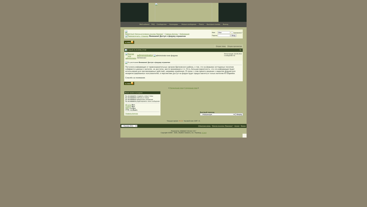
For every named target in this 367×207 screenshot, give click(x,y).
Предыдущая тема (176, 88)
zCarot (204, 133)
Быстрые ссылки (213, 24)
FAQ (153, 24)
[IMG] (127, 108)
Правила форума (131, 113)
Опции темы (221, 46)
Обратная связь (204, 126)
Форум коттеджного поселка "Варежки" (149, 34)
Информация (184, 34)
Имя (213, 32)
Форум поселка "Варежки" (222, 126)
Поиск (201, 24)
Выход (225, 24)
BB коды (128, 105)
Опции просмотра (235, 46)
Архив (236, 126)
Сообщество (162, 24)
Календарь (173, 24)
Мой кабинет (144, 24)
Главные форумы (171, 34)
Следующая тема (191, 88)
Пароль (214, 35)
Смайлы (128, 106)
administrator (145, 55)
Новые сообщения (188, 24)
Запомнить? (237, 33)
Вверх (243, 126)
